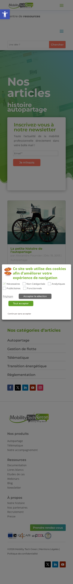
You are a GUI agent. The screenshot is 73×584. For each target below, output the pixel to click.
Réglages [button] (8, 296)
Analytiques (58, 284)
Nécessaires (13, 284)
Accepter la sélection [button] (35, 296)
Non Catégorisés (35, 284)
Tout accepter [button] (21, 303)
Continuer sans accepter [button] (19, 314)
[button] (5, 14)
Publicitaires (13, 288)
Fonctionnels (34, 288)
